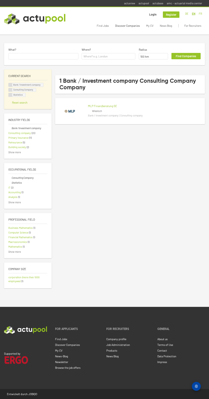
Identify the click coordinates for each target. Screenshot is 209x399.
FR (200, 13)
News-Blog (61, 356)
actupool (144, 3)
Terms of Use (165, 344)
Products (111, 350)
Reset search (20, 102)
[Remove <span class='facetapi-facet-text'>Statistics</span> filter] (10, 95)
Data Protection (166, 356)
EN (193, 13)
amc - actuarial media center (184, 3)
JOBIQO (32, 394)
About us (162, 339)
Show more (14, 152)
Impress (162, 362)
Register (171, 14)
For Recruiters (192, 25)
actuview (129, 3)
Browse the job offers (67, 367)
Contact (162, 350)
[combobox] (43, 56)
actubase (157, 3)
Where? (86, 49)
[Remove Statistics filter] (10, 182)
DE (186, 13)
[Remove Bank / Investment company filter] (10, 128)
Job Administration (118, 344)
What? (12, 49)
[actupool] (34, 18)
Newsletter (61, 362)
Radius (143, 49)
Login (153, 14)
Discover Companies (127, 25)
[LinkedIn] (6, 342)
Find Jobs (103, 25)
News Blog (166, 25)
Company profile (116, 339)
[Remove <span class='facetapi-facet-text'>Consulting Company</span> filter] (10, 90)
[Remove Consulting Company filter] (10, 177)
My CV (149, 25)
